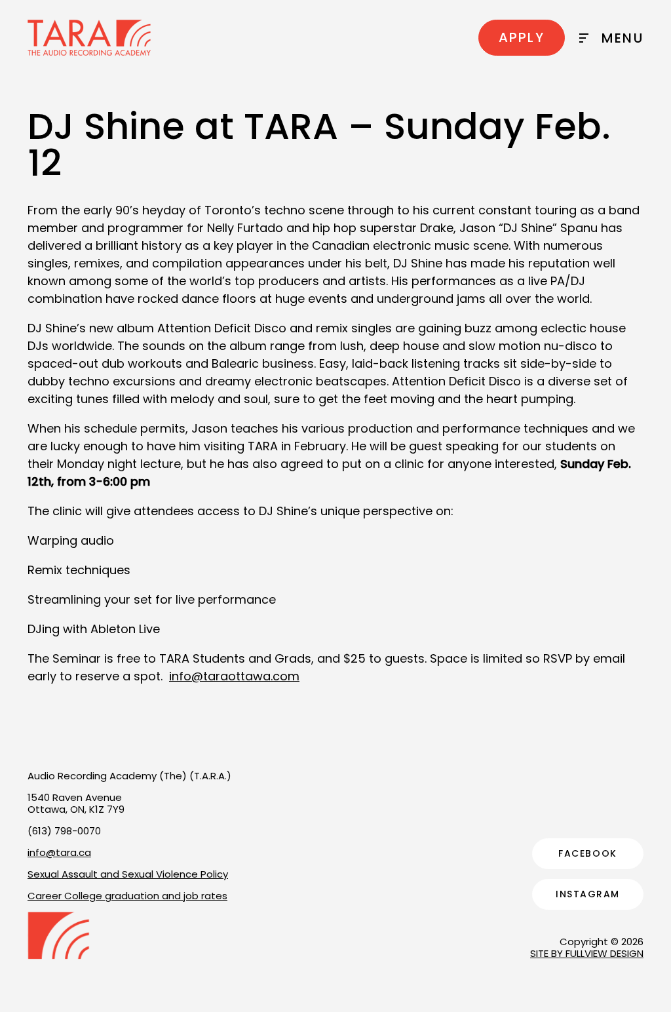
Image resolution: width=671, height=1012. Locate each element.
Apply (522, 37)
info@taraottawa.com (234, 676)
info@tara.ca (59, 852)
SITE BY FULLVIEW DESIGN (586, 953)
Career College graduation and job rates (127, 896)
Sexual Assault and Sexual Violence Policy (128, 874)
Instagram (588, 894)
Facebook (587, 853)
